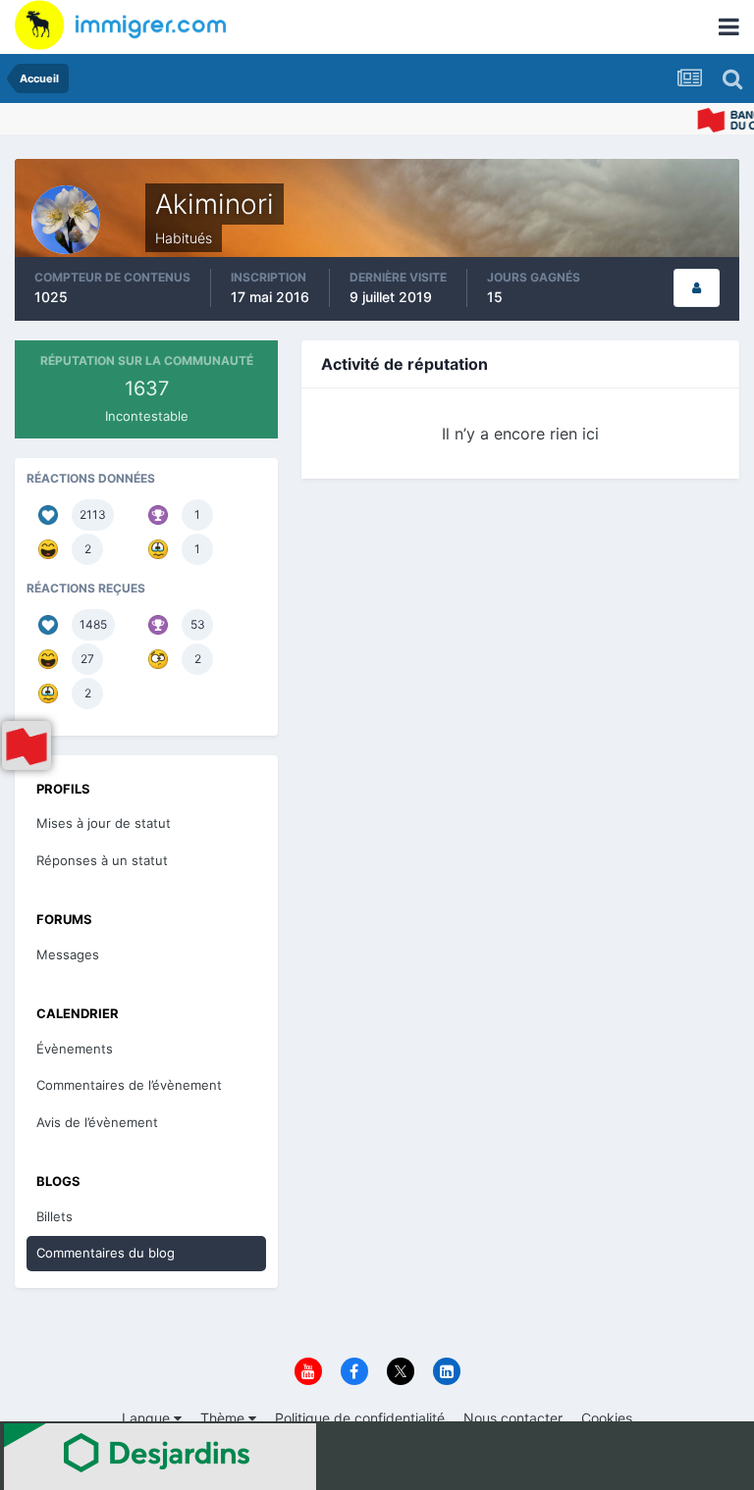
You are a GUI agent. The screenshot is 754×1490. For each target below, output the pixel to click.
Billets (54, 1216)
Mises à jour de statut (103, 823)
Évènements (74, 1048)
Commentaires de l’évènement (129, 1085)
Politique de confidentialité (360, 1418)
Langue (148, 1418)
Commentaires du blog (105, 1252)
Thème (224, 1418)
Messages (67, 954)
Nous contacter (513, 1418)
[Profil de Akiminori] (696, 288)
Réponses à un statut (102, 860)
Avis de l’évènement (97, 1122)
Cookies (606, 1418)
